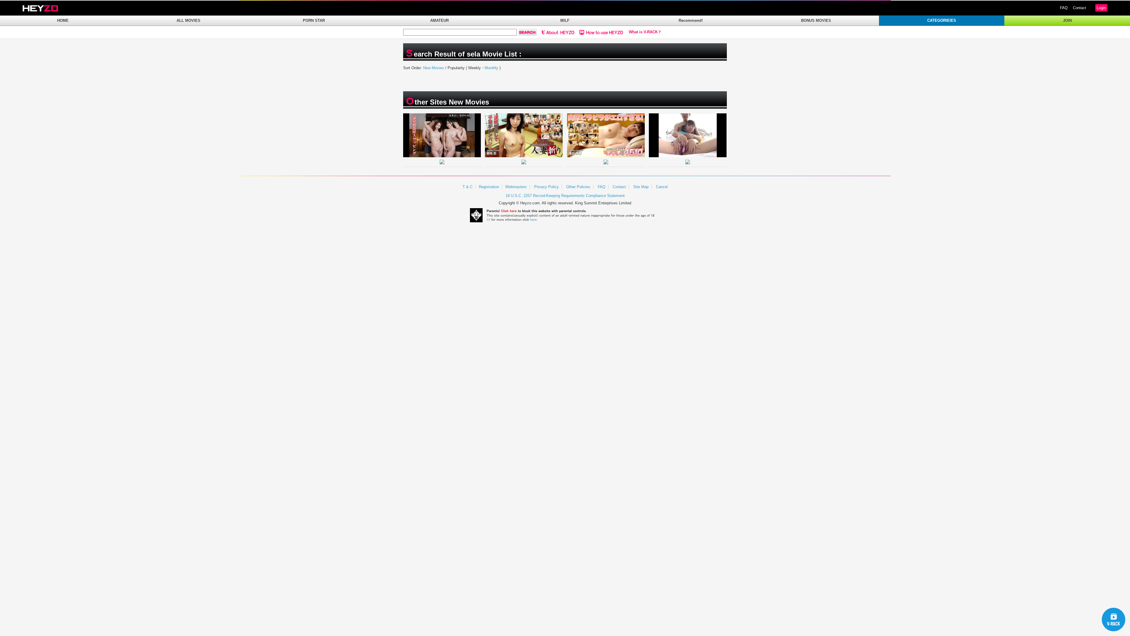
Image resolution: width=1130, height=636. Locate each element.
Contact (1079, 8)
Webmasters (516, 187)
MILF (564, 20)
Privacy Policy (546, 187)
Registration (489, 187)
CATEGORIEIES (941, 20)
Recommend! (691, 20)
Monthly (491, 68)
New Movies (433, 68)
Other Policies (578, 187)
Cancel (662, 187)
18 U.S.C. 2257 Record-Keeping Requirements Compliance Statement (565, 195)
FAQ (1064, 8)
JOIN (1067, 20)
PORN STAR (314, 20)
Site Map (641, 187)
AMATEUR (439, 20)
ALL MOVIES (188, 20)
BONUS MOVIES (816, 20)
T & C (468, 187)
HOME (63, 20)
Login (1101, 8)
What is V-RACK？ (645, 32)
